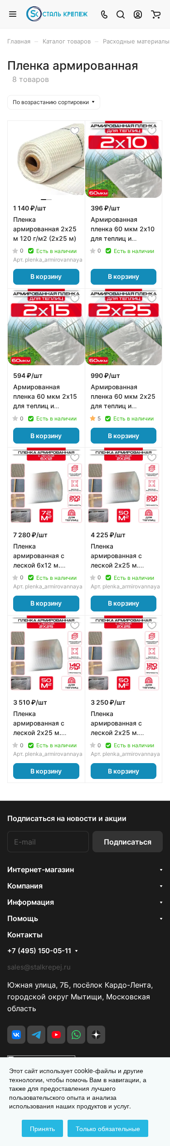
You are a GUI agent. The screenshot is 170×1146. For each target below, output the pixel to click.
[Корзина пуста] (155, 14)
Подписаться (127, 841)
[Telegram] (36, 1035)
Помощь (22, 918)
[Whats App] (76, 1035)
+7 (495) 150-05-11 (39, 951)
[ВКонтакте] (16, 1035)
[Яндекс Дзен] (96, 1035)
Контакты (25, 934)
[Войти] (138, 14)
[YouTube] (56, 1035)
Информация (30, 902)
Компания (25, 885)
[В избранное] (74, 130)
